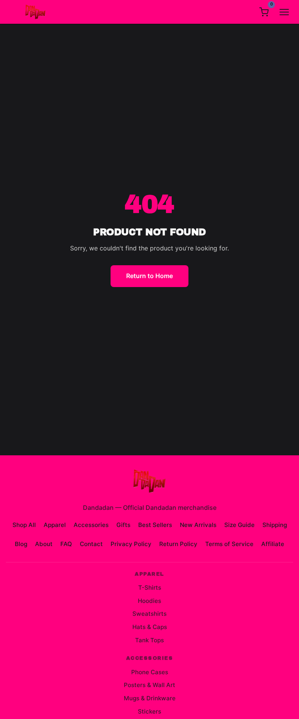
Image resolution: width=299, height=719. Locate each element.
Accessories (91, 525)
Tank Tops (149, 640)
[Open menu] (284, 12)
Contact (91, 544)
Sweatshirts (149, 613)
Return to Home (149, 276)
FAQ (66, 544)
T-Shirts (149, 587)
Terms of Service (229, 544)
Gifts (123, 525)
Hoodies (149, 600)
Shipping (274, 525)
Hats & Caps (149, 627)
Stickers (149, 711)
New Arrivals (198, 525)
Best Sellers (155, 525)
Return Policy (178, 544)
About (44, 544)
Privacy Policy (131, 544)
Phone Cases (149, 672)
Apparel (55, 525)
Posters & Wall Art (149, 685)
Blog (21, 544)
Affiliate (272, 544)
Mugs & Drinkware (150, 698)
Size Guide (239, 525)
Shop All (24, 525)
